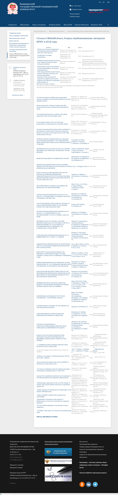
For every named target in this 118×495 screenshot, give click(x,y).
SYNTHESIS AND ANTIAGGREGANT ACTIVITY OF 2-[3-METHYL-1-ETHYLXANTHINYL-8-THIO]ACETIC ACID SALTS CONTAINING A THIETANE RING (54, 196)
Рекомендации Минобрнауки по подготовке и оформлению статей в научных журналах (19, 45)
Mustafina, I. (81, 253)
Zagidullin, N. (77, 246)
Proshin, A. (76, 263)
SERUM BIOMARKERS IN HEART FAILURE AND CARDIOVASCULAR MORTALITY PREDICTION (50, 314)
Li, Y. (77, 284)
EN (103, 2)
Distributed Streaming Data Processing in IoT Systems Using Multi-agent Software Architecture (48, 62)
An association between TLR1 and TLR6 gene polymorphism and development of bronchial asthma (52, 123)
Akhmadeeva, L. (77, 152)
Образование (24, 25)
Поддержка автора (15, 33)
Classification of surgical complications (44, 56)
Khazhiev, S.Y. (75, 232)
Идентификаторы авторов (17, 38)
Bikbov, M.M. (75, 292)
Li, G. (74, 284)
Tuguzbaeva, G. (77, 283)
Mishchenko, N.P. (78, 301)
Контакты (13, 483)
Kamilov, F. (76, 267)
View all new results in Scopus (46, 84)
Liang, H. (75, 189)
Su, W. (82, 184)
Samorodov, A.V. (78, 195)
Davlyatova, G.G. (78, 214)
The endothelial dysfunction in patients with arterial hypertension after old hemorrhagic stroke (52, 115)
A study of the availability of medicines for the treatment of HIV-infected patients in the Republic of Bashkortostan (54, 377)
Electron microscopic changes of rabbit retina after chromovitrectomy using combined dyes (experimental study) (52, 107)
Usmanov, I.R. (78, 276)
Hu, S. (81, 254)
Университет (12, 25)
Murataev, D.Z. (78, 199)
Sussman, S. (85, 152)
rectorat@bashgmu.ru (16, 460)
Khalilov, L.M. (78, 238)
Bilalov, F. (76, 141)
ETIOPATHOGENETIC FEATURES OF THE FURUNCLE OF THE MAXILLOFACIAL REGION (53, 306)
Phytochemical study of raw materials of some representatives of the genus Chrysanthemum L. (48, 68)
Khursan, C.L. (77, 228)
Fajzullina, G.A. (75, 306)
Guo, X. (73, 244)
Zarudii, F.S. (84, 228)
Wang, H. (84, 283)
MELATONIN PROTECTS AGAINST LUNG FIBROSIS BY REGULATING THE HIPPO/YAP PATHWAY (52, 186)
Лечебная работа (55, 25)
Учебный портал (75, 16)
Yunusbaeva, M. (76, 140)
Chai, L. (81, 284)
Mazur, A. (75, 265)
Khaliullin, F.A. (75, 194)
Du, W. (78, 281)
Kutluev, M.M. (75, 204)
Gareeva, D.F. (77, 315)
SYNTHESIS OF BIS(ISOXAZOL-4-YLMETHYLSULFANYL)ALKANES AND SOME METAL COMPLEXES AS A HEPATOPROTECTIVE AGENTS (51, 326)
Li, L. (76, 166)
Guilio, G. (79, 256)
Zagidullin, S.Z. (78, 314)
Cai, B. (78, 247)
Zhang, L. (82, 244)
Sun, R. (77, 254)
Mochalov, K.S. (78, 206)
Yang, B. (75, 288)
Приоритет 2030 (96, 25)
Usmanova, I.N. (75, 271)
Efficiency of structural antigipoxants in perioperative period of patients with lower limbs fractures (48, 51)
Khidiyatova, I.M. (79, 160)
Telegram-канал (77, 9)
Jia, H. (74, 256)
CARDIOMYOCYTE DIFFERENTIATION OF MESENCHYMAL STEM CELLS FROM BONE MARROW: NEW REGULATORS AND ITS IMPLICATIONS (53, 245)
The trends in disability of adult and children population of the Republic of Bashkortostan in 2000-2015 (53, 370)
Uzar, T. (74, 349)
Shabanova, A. (77, 187)
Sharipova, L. (76, 143)
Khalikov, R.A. (78, 234)
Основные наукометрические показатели (18, 50)
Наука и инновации (39, 25)
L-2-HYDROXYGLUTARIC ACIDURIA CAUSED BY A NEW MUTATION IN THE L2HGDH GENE (52, 345)
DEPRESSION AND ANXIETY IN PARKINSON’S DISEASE (53, 158)
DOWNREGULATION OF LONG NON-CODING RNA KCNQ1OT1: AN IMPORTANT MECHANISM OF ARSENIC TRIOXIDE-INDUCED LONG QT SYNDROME (53, 284)
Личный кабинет (75, 14)
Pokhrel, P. (74, 149)
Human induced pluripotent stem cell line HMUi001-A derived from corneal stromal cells (53, 363)
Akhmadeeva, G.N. (76, 157)
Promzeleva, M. (76, 262)
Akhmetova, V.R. (76, 322)
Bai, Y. (77, 244)
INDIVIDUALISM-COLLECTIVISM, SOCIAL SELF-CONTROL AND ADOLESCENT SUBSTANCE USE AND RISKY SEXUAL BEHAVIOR (53, 150)
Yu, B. (83, 256)
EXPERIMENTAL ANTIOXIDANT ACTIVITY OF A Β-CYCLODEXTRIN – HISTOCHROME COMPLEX (51, 297)
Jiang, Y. (73, 281)
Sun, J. (78, 184)
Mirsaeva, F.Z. (84, 306)
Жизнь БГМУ (68, 25)
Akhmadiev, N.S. (78, 323)
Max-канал (77, 6)
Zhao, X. (73, 184)
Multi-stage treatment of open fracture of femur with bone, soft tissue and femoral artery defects (48, 73)
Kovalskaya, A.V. (78, 226)
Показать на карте (17, 95)
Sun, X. (75, 286)
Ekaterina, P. (80, 351)
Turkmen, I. (79, 349)
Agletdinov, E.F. (78, 328)
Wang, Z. (79, 286)
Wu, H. (87, 166)
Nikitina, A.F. (77, 299)
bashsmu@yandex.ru (16, 457)
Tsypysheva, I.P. (77, 224)
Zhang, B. (76, 186)
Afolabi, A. (74, 253)
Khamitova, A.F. (76, 312)
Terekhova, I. (83, 267)
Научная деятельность (40, 31)
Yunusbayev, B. (84, 143)
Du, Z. (74, 247)
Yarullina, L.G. (75, 174)
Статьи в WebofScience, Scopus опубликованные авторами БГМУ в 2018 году (19, 55)
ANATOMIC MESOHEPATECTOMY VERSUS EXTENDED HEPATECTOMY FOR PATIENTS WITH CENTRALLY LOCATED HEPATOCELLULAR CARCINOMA (54, 166)
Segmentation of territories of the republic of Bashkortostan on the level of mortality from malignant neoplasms (53, 401)
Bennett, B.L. (81, 149)
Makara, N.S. (75, 221)
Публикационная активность (57, 31)
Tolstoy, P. (81, 265)
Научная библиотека (82, 25)
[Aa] (108, 2)
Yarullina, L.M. (78, 176)
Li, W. (73, 166)
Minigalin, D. (81, 166)
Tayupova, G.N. (78, 158)
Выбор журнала (14, 41)
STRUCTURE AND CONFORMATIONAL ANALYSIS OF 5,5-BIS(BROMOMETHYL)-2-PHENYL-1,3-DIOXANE (53, 236)
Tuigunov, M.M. (78, 273)
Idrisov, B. (76, 150)
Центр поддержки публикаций (18, 35)
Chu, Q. (82, 281)
